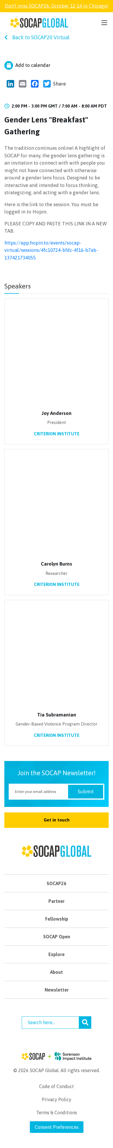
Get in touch (57, 819)
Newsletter (57, 989)
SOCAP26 (56, 883)
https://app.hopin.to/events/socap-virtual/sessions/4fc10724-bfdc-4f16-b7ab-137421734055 (51, 250)
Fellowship (56, 918)
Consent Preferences (57, 1127)
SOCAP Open (56, 936)
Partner (56, 901)
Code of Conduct (56, 1086)
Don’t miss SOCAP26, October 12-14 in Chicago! (56, 6)
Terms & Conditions (56, 1112)
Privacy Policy (56, 1099)
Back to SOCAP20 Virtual (41, 37)
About (56, 972)
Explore (56, 954)
